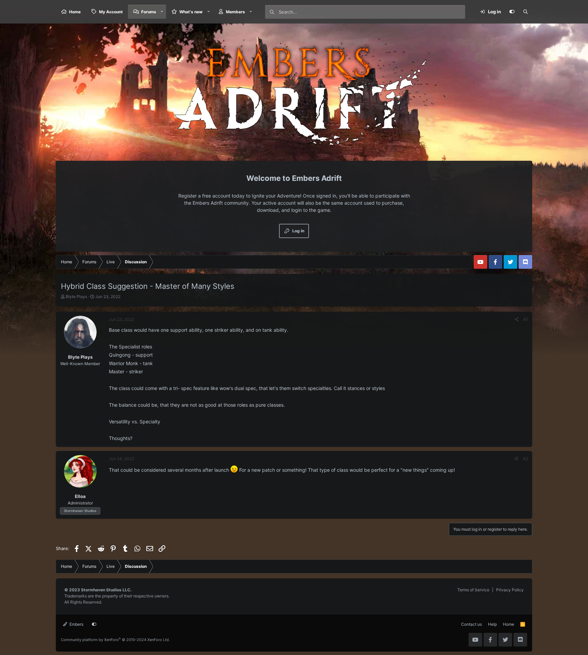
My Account (111, 11)
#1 (525, 319)
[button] (162, 12)
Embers (75, 624)
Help (492, 624)
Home (75, 11)
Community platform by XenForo (115, 639)
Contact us (471, 624)
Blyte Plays (76, 296)
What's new (190, 11)
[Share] (516, 319)
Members (235, 11)
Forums (148, 11)
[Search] (525, 12)
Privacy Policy (510, 589)
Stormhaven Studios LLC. (106, 589)
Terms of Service (473, 589)
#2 (525, 458)
